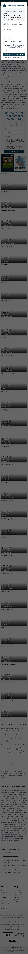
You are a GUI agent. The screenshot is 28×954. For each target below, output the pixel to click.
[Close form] (25, 3)
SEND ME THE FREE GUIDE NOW (14, 54)
